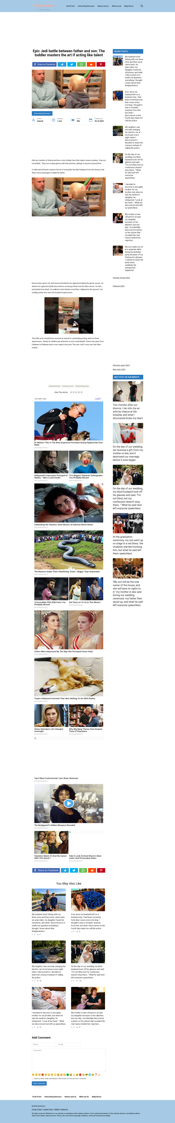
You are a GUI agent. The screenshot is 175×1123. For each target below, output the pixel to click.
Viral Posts (70, 6)
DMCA (56, 1109)
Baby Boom (128, 6)
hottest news (68, 386)
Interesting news (83, 386)
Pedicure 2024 (118, 286)
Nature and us (103, 6)
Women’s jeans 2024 (121, 365)
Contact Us (64, 1109)
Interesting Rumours (86, 6)
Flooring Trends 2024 (121, 278)
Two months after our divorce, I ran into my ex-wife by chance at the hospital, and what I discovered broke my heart (128, 411)
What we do (116, 6)
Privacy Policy (37, 1109)
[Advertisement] (87, 32)
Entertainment (55, 386)
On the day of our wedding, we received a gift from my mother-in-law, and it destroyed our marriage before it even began (128, 453)
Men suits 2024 (119, 369)
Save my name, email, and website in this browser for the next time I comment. (60, 1078)
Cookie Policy (48, 1109)
